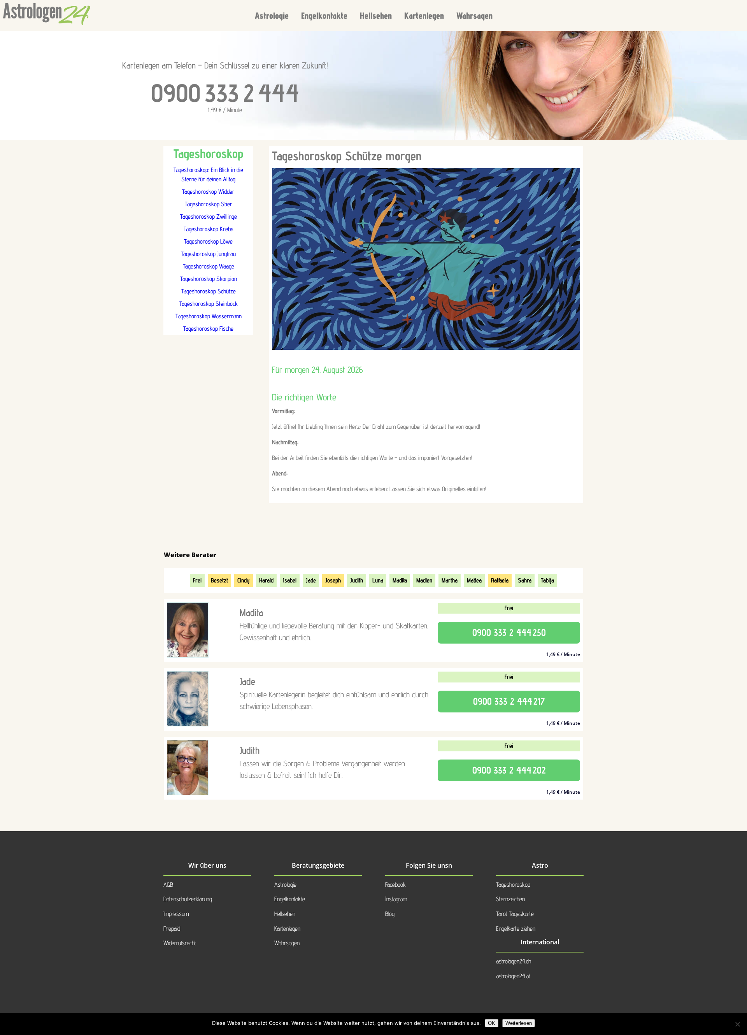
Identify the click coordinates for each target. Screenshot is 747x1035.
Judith (356, 580)
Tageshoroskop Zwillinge (208, 216)
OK (491, 1023)
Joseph (333, 580)
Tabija (547, 580)
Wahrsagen (474, 15)
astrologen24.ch (513, 961)
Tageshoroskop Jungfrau (208, 254)
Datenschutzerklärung (187, 899)
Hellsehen (376, 15)
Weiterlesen (518, 1023)
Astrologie (272, 15)
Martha (450, 580)
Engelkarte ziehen (515, 928)
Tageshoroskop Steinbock (208, 303)
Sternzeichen (510, 899)
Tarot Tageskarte (515, 913)
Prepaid (171, 928)
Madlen (424, 580)
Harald (266, 580)
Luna (377, 580)
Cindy (243, 580)
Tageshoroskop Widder (208, 191)
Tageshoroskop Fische (208, 328)
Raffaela (500, 580)
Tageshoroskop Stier (208, 204)
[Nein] (737, 1024)
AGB (168, 884)
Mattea (474, 580)
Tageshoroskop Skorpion (208, 278)
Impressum (176, 913)
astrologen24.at (513, 976)
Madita (400, 580)
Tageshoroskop (513, 884)
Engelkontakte (324, 15)
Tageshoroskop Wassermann (208, 316)
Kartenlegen (424, 15)
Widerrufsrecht (179, 943)
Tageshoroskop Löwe (208, 241)
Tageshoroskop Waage (208, 266)
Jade (311, 580)
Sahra (524, 580)
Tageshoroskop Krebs (208, 229)
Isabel (289, 580)
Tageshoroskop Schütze (208, 291)
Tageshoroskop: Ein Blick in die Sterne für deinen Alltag (208, 174)
